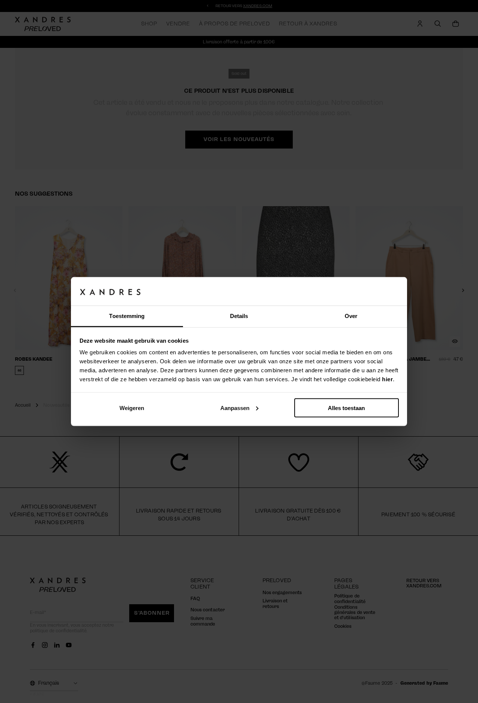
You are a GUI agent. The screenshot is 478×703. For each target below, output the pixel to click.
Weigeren (132, 407)
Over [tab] (351, 316)
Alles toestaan (346, 407)
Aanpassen (234, 407)
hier (387, 379)
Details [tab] (239, 316)
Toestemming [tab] (127, 316)
